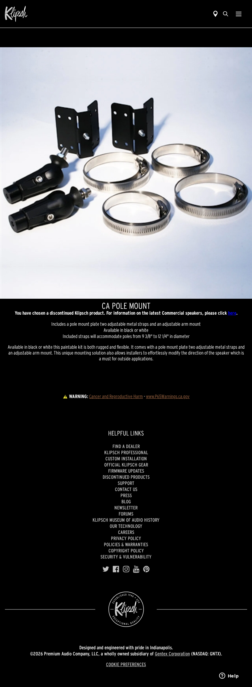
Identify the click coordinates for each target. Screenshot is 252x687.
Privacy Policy (126, 538)
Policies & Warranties (126, 544)
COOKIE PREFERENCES (126, 664)
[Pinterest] (146, 569)
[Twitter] (105, 569)
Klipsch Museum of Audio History (126, 520)
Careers (126, 532)
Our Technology (126, 526)
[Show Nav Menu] (238, 13)
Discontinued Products (126, 477)
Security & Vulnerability (126, 556)
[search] (225, 13)
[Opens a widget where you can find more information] (229, 676)
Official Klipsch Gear (126, 464)
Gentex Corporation (172, 653)
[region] (126, 173)
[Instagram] (126, 569)
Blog (126, 501)
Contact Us (126, 489)
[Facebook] (116, 569)
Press (126, 495)
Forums (126, 513)
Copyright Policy (126, 550)
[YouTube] (136, 569)
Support (126, 483)
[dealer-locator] (215, 13)
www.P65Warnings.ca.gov (168, 396)
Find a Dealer (126, 446)
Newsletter (126, 507)
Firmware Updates (126, 471)
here (232, 313)
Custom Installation (126, 458)
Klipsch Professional (126, 452)
